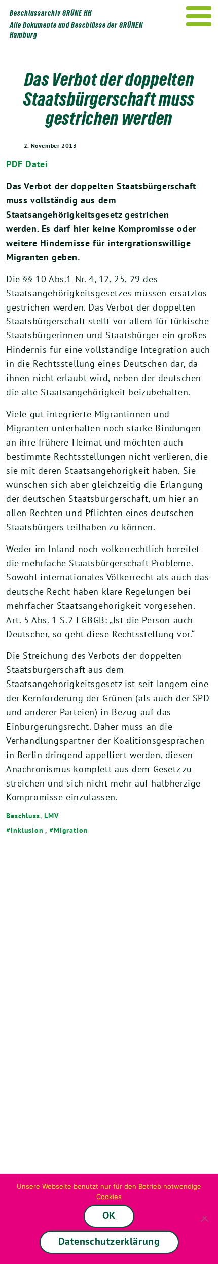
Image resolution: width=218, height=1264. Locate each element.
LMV (51, 816)
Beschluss (23, 816)
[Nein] (205, 1219)
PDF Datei (27, 164)
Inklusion (27, 830)
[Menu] (199, 16)
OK (109, 1215)
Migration (71, 830)
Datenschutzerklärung (109, 1241)
